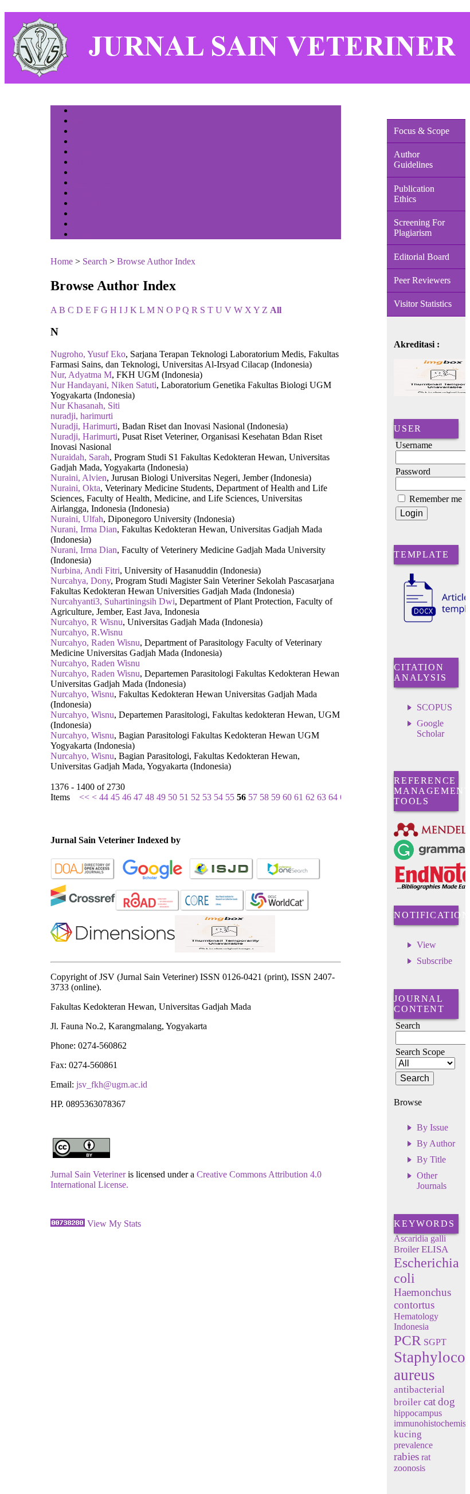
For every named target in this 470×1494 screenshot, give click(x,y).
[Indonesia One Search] (288, 877)
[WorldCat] (277, 909)
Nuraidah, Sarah (79, 457)
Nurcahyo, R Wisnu (86, 622)
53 (206, 797)
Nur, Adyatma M (81, 375)
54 (218, 797)
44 (103, 797)
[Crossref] (82, 909)
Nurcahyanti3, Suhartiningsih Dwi (112, 601)
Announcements (93, 183)
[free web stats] (67, 1223)
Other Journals (431, 1181)
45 (115, 797)
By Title (431, 1159)
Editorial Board (421, 257)
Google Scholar (430, 728)
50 (172, 797)
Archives (84, 173)
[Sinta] (225, 949)
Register (84, 142)
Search (81, 152)
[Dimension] (112, 949)
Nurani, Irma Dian (83, 529)
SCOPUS (434, 707)
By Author (436, 1143)
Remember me (435, 499)
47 (138, 797)
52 (195, 797)
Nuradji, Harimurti (83, 426)
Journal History (93, 214)
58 (264, 797)
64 (333, 797)
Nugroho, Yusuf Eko (88, 354)
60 (287, 797)
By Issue (432, 1127)
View (426, 945)
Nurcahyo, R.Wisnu (86, 632)
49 (161, 797)
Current (83, 163)
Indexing (84, 225)
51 (184, 797)
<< (84, 797)
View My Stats (114, 1223)
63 (321, 797)
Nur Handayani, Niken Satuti (103, 385)
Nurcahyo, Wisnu (82, 694)
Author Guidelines (413, 159)
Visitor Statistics (423, 304)
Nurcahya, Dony (80, 581)
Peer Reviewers (422, 280)
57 (252, 797)
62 (310, 797)
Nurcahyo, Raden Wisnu (95, 642)
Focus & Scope (421, 131)
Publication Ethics (414, 194)
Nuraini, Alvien (78, 478)
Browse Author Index (156, 261)
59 (275, 797)
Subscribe (434, 961)
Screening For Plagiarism (419, 228)
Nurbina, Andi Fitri (85, 570)
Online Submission (98, 204)
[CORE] (212, 909)
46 (126, 797)
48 (149, 797)
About (81, 121)
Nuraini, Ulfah (76, 519)
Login (81, 132)
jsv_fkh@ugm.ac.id (111, 1084)
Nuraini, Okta (75, 488)
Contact (83, 235)
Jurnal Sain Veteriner (88, 1174)
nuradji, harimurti (81, 416)
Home (80, 111)
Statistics (85, 194)
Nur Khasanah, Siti (85, 405)
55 (229, 797)
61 (298, 797)
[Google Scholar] (152, 877)
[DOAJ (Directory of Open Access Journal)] (82, 877)
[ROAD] (147, 909)
